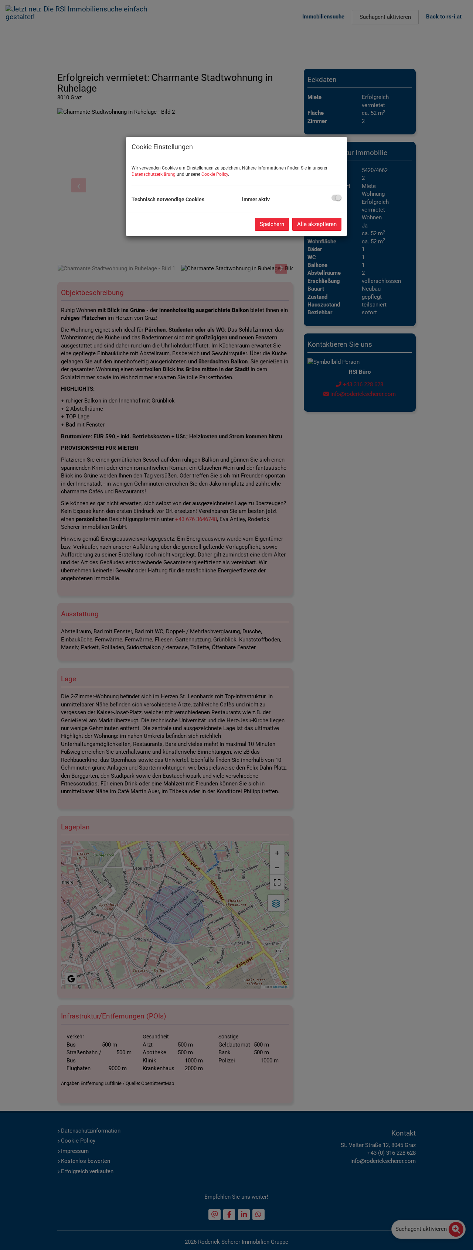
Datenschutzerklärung (154, 174)
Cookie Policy (214, 174)
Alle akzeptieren (317, 224)
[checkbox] (336, 198)
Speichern (272, 224)
